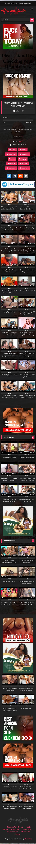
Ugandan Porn (12, 832)
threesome (25, 168)
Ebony (13, 149)
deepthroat (11, 154)
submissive (12, 168)
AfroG (21, 141)
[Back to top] (30, 838)
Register (28, 3)
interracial (24, 163)
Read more (17, 137)
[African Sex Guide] (14, 11)
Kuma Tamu (27, 829)
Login (21, 3)
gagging (23, 159)
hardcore (12, 163)
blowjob (23, 149)
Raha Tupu (15, 829)
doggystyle (25, 154)
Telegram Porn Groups (15, 827)
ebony (13, 159)
